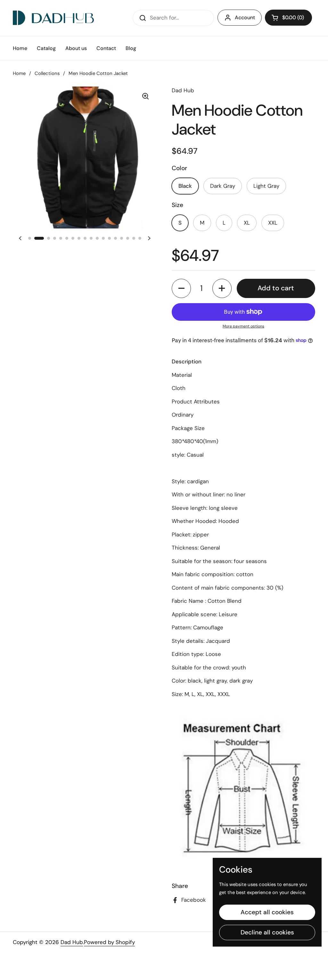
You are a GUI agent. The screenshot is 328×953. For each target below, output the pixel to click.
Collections (47, 73)
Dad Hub (72, 942)
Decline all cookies (267, 932)
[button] (181, 288)
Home (19, 73)
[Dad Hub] (53, 18)
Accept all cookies (267, 912)
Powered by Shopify (109, 942)
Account (245, 17)
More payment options (243, 326)
